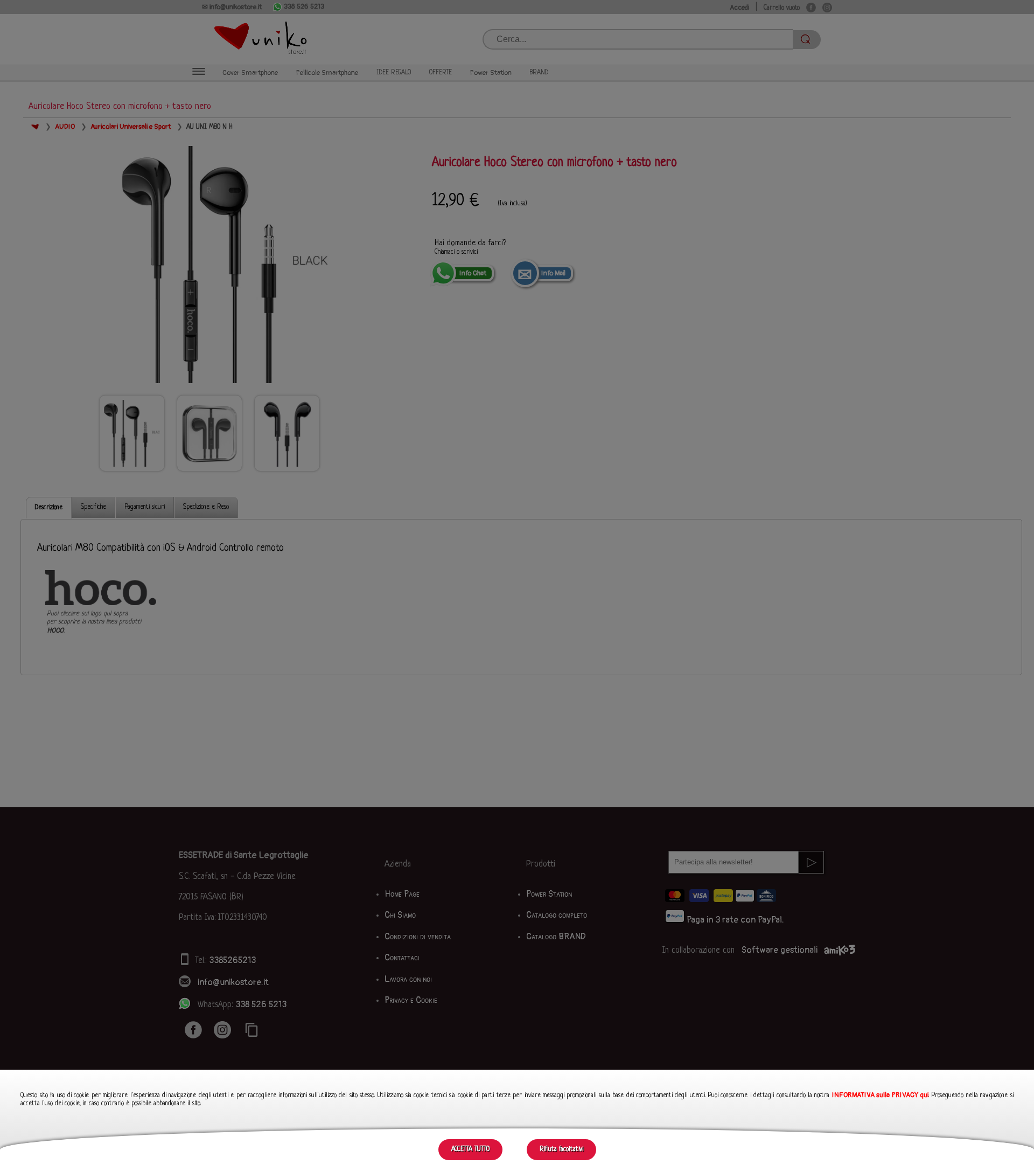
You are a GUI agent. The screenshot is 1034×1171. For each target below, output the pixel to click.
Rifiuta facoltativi (561, 1149)
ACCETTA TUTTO (470, 1149)
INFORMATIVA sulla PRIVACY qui (880, 1095)
